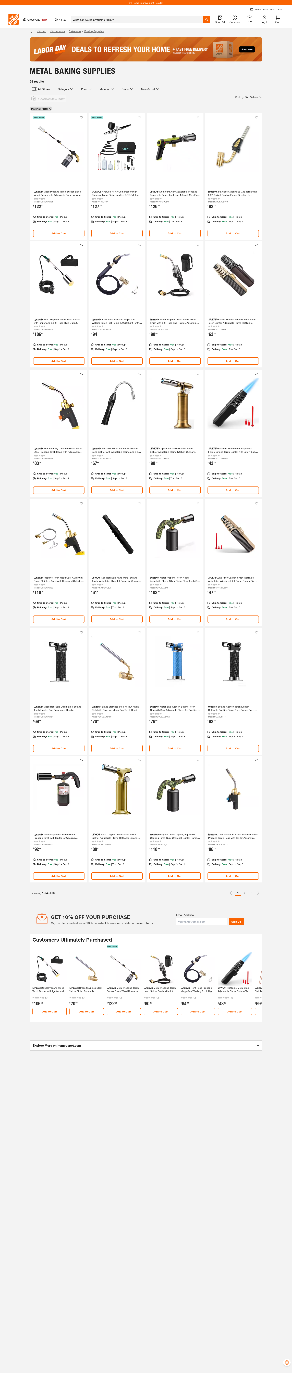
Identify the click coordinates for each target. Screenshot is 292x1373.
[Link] (58, 176)
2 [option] (245, 892)
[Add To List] (81, 117)
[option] (258, 893)
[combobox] (137, 19)
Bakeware (75, 31)
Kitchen (41, 31)
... (31, 31)
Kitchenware (57, 31)
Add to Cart (58, 233)
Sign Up (236, 921)
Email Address (185, 914)
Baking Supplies (94, 31)
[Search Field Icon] (206, 19)
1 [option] (238, 892)
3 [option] (251, 892)
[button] (248, 97)
